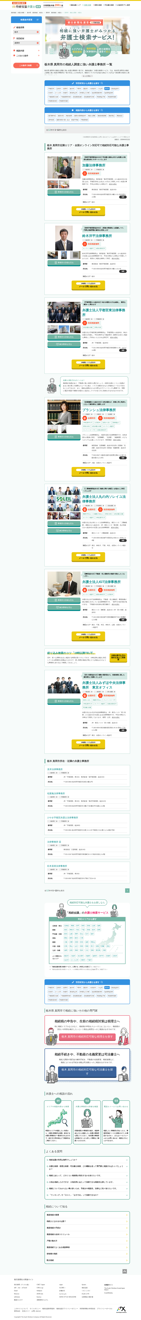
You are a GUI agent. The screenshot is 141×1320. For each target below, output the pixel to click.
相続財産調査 (102, 116)
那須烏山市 (73, 93)
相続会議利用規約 (48, 1308)
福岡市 (95, 956)
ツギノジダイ (86, 1291)
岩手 (77, 925)
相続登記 (111, 116)
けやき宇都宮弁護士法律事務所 (62, 817)
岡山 (71, 946)
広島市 (115, 956)
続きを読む (113, 184)
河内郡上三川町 (85, 93)
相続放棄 (69, 116)
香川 (92, 946)
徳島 (97, 946)
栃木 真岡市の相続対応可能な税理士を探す (87, 1036)
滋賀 (86, 942)
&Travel (24, 1288)
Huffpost (39, 1291)
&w (19, 1288)
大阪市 (99, 414)
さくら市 (58, 93)
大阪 (65, 942)
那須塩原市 (115, 88)
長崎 (76, 950)
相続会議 (84, 1288)
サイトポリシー (35, 1308)
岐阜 (76, 938)
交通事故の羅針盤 (87, 1297)
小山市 (100, 88)
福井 (92, 934)
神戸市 (101, 956)
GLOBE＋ (62, 1288)
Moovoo (16, 1294)
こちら (93, 969)
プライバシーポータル (104, 1308)
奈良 (81, 942)
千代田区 (99, 505)
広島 (65, 946)
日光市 (50, 93)
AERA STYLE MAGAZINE (67, 1297)
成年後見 (51, 120)
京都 (76, 942)
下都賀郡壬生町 (53, 97)
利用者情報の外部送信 (87, 1308)
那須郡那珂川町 (89, 97)
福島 (98, 925)
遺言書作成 (52, 116)
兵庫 (71, 942)
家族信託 (120, 116)
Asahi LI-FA (85, 1294)
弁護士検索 (87, 5)
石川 (86, 934)
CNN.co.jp (40, 1288)
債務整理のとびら (42, 1300)
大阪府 (88, 414)
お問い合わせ (36, 1311)
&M (15, 1288)
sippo (61, 1284)
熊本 (81, 950)
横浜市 (66, 956)
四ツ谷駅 (110, 586)
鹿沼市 (85, 88)
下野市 (79, 88)
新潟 (65, 934)
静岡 (71, 938)
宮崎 (92, 950)
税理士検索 (98, 5)
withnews (17, 1297)
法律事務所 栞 (54, 842)
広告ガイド (26, 1311)
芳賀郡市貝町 (63, 101)
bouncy (39, 1297)
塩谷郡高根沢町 (97, 93)
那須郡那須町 (77, 97)
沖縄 (104, 950)
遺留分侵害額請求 (80, 116)
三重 (81, 938)
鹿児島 (98, 950)
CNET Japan (41, 1284)
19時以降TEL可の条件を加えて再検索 (118, 657)
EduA (16, 1291)
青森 (72, 925)
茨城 (88, 930)
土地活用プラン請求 (123, 5)
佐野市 (65, 88)
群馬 (98, 930)
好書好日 (62, 1291)
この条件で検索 (25, 65)
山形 (93, 925)
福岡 (65, 950)
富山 (81, 934)
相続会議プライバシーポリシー (67, 1308)
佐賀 (71, 950)
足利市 (59, 88)
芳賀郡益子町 (101, 97)
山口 (76, 946)
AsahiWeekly (108, 1293)
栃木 (93, 930)
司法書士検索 (109, 5)
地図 (123, 197)
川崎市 (83, 960)
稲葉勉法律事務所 (56, 793)
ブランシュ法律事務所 (99, 410)
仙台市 (66, 960)
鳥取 (81, 946)
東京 (65, 930)
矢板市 (65, 93)
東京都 (88, 505)
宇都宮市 (51, 88)
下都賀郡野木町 (66, 97)
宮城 (88, 925)
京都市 (108, 956)
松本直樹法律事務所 (57, 866)
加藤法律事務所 (93, 165)
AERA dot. (40, 1294)
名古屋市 (80, 956)
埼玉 (77, 930)
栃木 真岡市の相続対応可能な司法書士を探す (87, 1071)
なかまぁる (62, 1294)
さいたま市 (74, 960)
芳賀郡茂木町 (52, 101)
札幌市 (88, 956)
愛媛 (102, 946)
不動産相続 (84, 120)
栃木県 (88, 169)
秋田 (83, 925)
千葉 (83, 930)
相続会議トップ (75, 5)
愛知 (65, 938)
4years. (84, 1284)
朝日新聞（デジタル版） (22, 1284)
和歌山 (93, 942)
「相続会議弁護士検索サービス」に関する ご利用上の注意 (70, 967)
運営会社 (17, 1311)
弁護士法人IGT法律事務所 (101, 582)
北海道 (66, 925)
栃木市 (72, 88)
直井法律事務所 (55, 769)
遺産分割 (61, 116)
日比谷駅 (110, 505)
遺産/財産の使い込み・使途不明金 (67, 120)
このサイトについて (21, 1308)
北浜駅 (110, 414)
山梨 (71, 934)
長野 (76, 934)
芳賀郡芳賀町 (112, 97)
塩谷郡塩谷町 (108, 93)
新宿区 (99, 692)
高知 (108, 946)
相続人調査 (91, 116)
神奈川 (72, 930)
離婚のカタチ (18, 1300)
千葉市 (89, 960)
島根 (86, 946)
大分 (86, 950)
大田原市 (93, 88)
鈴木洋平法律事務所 (97, 236)
